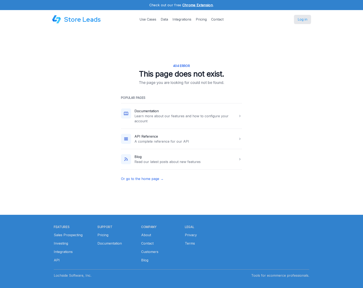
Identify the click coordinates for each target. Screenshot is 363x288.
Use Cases (147, 19)
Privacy (191, 235)
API (57, 260)
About (146, 235)
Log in (302, 19)
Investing (61, 243)
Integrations (181, 19)
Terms (190, 243)
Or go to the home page (142, 179)
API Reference (146, 136)
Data (164, 19)
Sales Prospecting (68, 235)
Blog (138, 157)
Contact (217, 19)
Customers (149, 252)
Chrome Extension (197, 5)
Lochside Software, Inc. (72, 275)
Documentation (146, 111)
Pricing (201, 19)
